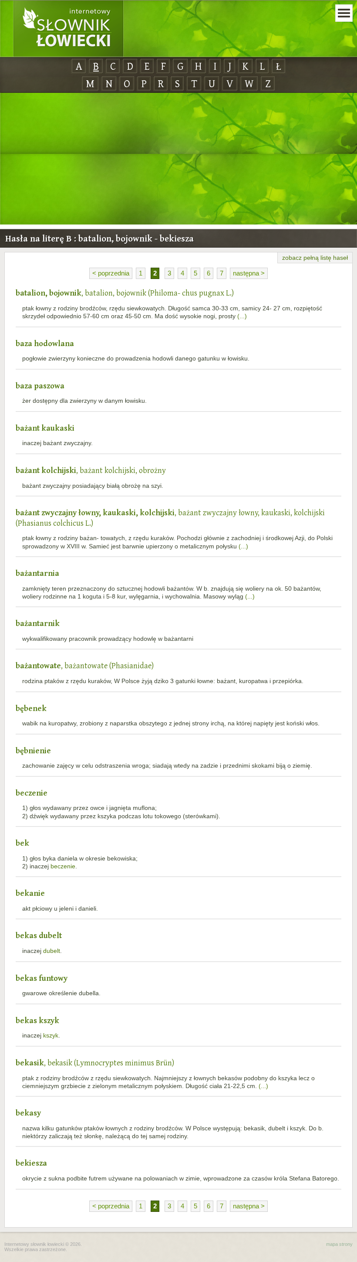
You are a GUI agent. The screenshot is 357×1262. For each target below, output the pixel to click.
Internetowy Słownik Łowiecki (68, 28)
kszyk (50, 1035)
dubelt (51, 950)
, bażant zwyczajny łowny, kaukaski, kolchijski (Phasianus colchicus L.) (170, 518)
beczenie (63, 866)
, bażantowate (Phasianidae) (85, 665)
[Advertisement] (178, 159)
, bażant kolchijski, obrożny (91, 470)
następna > (249, 273)
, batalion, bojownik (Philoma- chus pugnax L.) (125, 293)
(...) (242, 316)
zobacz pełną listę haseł (315, 257)
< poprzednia (110, 273)
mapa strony (339, 1244)
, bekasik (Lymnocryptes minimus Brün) (95, 1062)
